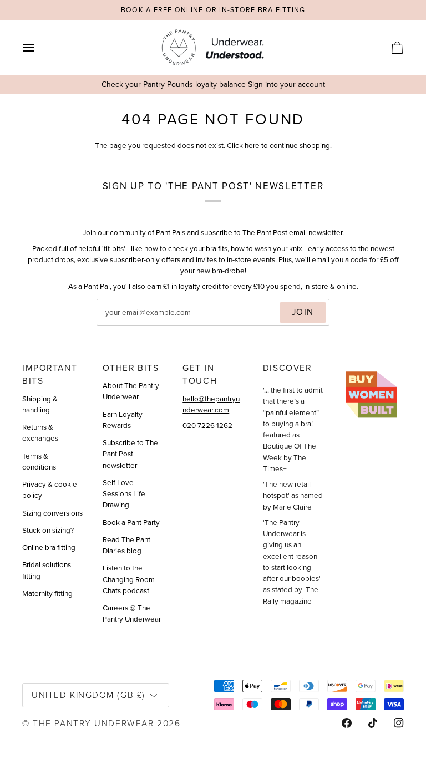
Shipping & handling (40, 404)
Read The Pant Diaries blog (126, 545)
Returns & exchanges (40, 432)
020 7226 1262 (207, 425)
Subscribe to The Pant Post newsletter (130, 454)
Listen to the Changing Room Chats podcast (129, 579)
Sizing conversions (52, 512)
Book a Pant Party (131, 522)
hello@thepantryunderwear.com (211, 404)
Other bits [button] (131, 367)
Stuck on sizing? (48, 530)
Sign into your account (286, 84)
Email (116, 324)
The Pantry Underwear (93, 723)
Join (303, 311)
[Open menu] (38, 47)
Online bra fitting (48, 547)
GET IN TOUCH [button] (199, 374)
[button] (373, 364)
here (252, 145)
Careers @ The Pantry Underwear (132, 613)
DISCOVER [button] (287, 367)
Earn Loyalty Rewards (123, 420)
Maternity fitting (47, 593)
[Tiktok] (372, 723)
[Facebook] (347, 723)
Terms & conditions (39, 461)
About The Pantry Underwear (131, 391)
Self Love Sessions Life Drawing (124, 494)
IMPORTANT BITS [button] (49, 374)
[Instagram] (399, 723)
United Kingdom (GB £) (88, 695)
